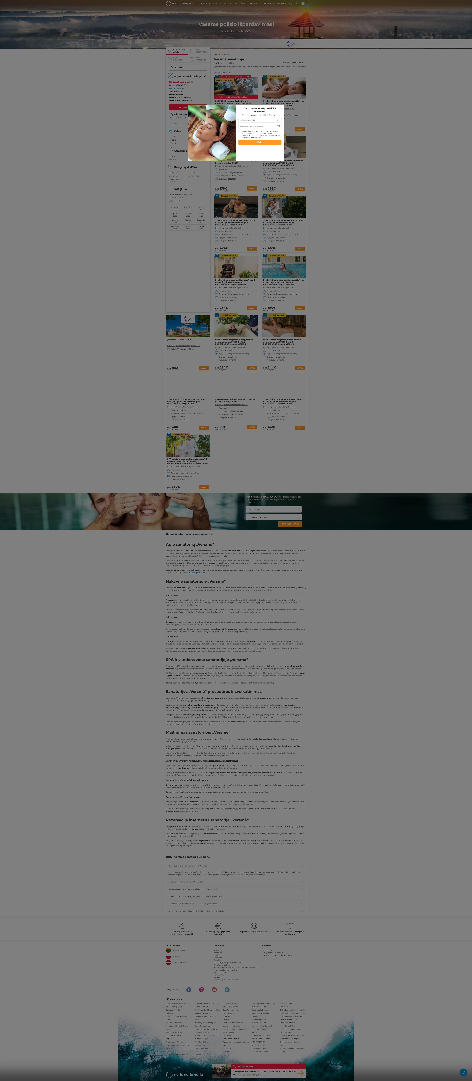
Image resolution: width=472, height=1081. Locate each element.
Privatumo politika (273, 135)
